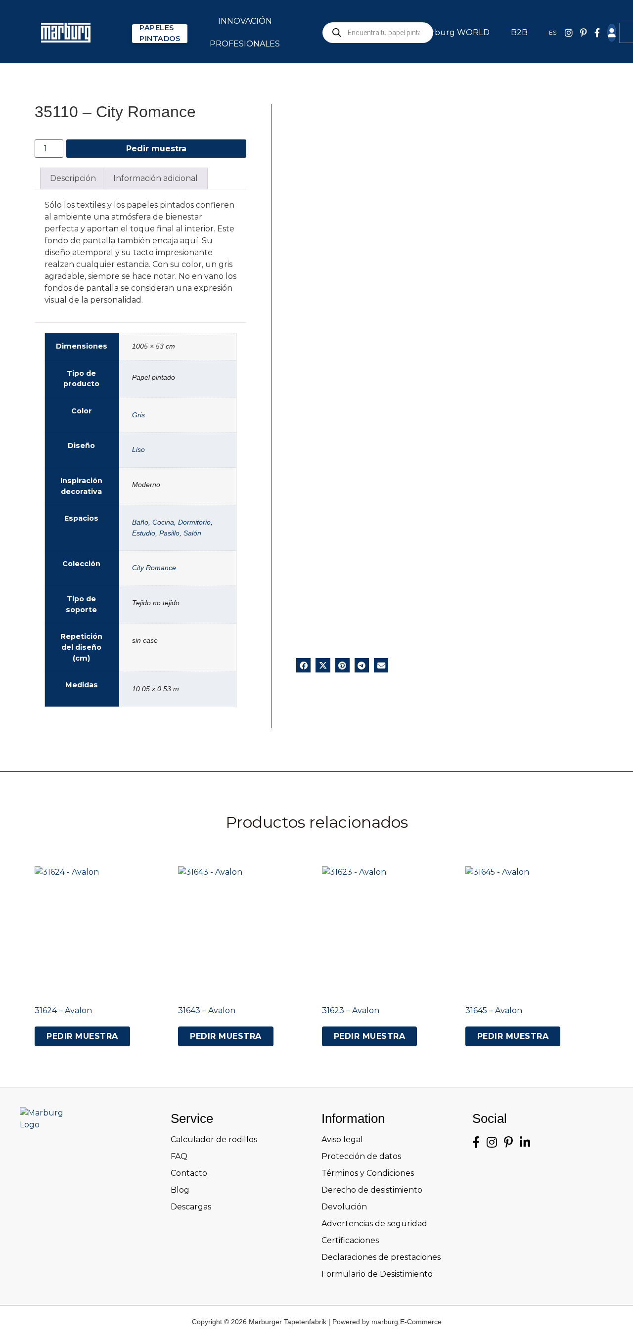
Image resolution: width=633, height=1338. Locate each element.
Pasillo (169, 533)
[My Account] (611, 33)
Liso (138, 449)
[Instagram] (492, 1142)
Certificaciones (350, 1240)
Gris (138, 415)
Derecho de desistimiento (371, 1190)
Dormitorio (194, 522)
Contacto (189, 1173)
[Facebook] (597, 33)
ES (552, 32)
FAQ (179, 1156)
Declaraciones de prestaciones (381, 1257)
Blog (180, 1190)
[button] (303, 665)
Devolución (344, 1206)
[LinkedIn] (525, 1142)
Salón (192, 533)
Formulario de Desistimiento (377, 1274)
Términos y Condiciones (367, 1173)
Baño (140, 522)
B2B (519, 32)
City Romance (154, 568)
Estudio (143, 533)
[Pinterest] (583, 33)
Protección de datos (361, 1156)
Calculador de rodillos (214, 1139)
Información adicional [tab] (155, 178)
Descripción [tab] (73, 178)
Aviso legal (342, 1139)
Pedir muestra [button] (82, 1036)
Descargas (191, 1206)
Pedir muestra (156, 148)
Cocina (163, 522)
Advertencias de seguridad (374, 1223)
